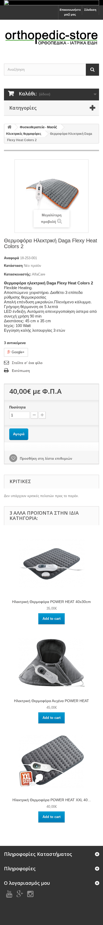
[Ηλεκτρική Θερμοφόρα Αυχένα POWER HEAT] (51, 662)
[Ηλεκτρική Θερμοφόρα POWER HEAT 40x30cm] (51, 563)
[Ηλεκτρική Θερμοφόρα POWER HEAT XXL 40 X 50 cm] (51, 761)
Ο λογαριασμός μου (27, 883)
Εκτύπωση (21, 371)
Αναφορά (11, 258)
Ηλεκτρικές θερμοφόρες (23, 134)
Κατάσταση (13, 266)
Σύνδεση (90, 9)
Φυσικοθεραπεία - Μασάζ (38, 127)
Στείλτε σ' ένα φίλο (27, 363)
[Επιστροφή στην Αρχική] (9, 127)
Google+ (18, 352)
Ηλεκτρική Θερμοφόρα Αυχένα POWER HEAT (51, 701)
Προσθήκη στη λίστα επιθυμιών (45, 459)
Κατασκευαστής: (17, 274)
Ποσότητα (17, 407)
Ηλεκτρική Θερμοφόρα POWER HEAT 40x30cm (51, 602)
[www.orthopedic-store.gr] (51, 37)
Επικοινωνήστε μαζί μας (70, 12)
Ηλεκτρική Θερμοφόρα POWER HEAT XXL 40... (51, 800)
